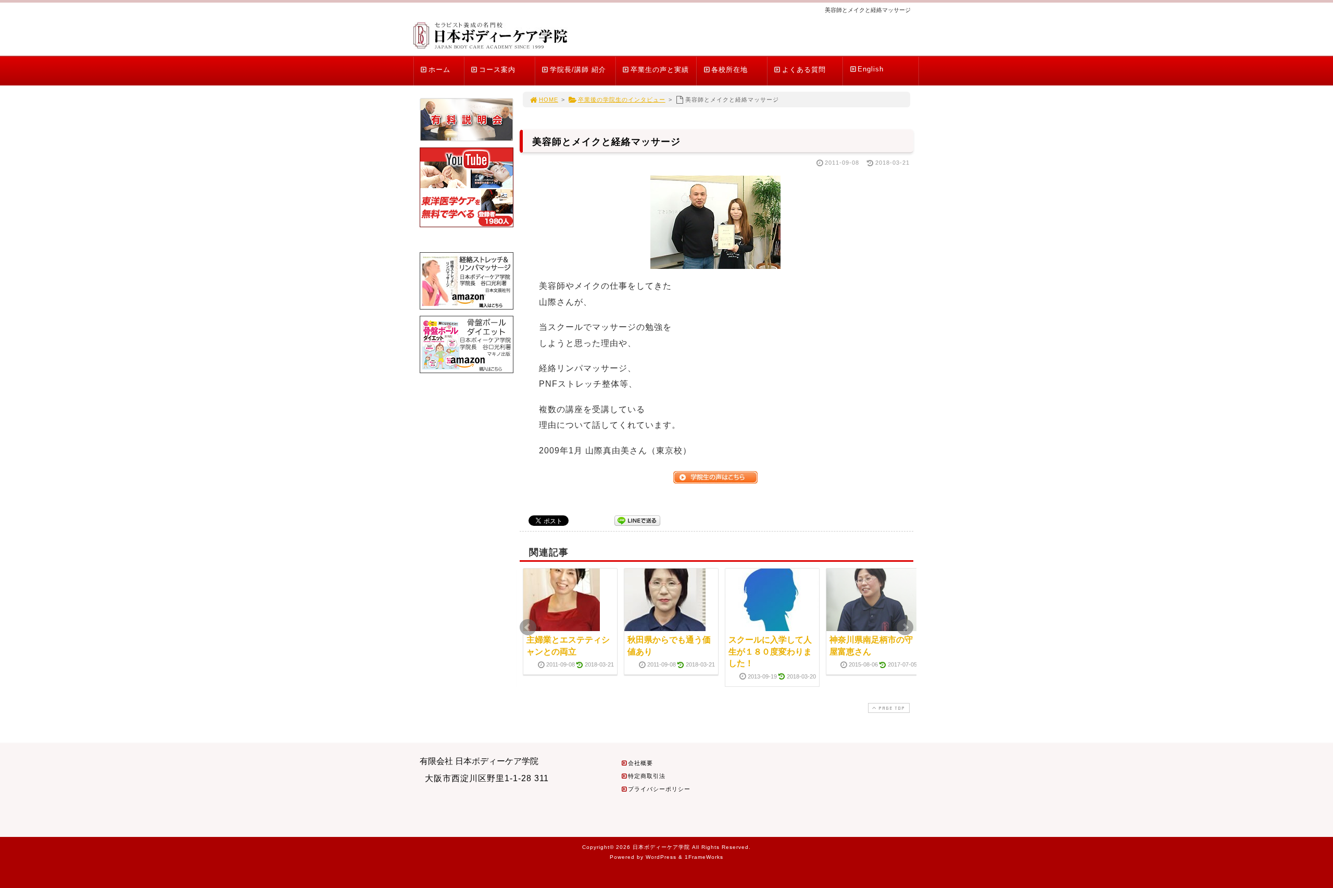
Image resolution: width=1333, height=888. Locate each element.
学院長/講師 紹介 (578, 69)
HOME (548, 99)
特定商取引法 (646, 776)
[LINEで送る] (637, 519)
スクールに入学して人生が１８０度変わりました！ (770, 651)
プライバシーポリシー (659, 789)
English (871, 69)
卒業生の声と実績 (660, 69)
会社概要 (640, 763)
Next (905, 627)
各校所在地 (729, 69)
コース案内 (497, 69)
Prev (528, 627)
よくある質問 (804, 69)
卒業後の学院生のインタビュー (621, 99)
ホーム (439, 69)
